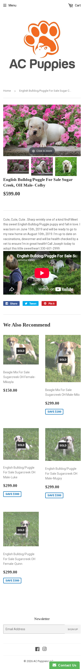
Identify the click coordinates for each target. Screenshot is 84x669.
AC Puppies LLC (43, 661)
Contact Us (66, 665)
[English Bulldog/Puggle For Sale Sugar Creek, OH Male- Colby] (18, 166)
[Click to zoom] (42, 130)
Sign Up (73, 629)
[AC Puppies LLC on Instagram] (44, 649)
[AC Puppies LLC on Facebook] (37, 649)
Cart (77, 5)
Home (7, 90)
